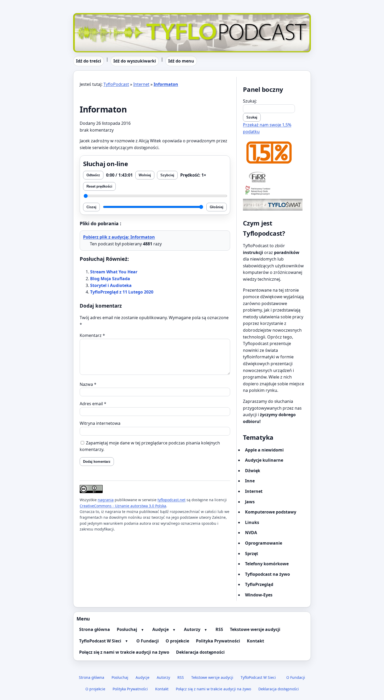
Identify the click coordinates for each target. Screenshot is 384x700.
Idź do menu (181, 61)
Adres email (93, 404)
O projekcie (177, 641)
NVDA (251, 532)
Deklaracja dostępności (200, 652)
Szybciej (167, 175)
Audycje (160, 629)
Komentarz (92, 335)
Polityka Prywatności (218, 641)
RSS (219, 629)
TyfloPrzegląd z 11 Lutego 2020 (121, 292)
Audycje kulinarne (264, 460)
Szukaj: (250, 101)
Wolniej (145, 175)
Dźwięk (252, 470)
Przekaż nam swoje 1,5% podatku (267, 128)
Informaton (166, 84)
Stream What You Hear (113, 272)
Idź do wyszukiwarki (134, 61)
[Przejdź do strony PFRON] (273, 191)
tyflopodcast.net (171, 499)
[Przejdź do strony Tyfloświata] (273, 205)
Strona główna (94, 629)
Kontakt (255, 641)
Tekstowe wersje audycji (255, 629)
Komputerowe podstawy (270, 512)
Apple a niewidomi (264, 450)
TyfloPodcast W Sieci (100, 641)
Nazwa (88, 384)
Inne (250, 481)
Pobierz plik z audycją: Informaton (119, 237)
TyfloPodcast (86, 16)
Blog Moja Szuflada (110, 278)
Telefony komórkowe (267, 564)
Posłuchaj (127, 629)
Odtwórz (93, 175)
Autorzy (192, 629)
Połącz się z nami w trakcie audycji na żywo (124, 652)
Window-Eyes (258, 595)
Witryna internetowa (100, 423)
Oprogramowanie (263, 543)
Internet (141, 84)
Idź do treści (88, 61)
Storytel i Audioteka (111, 285)
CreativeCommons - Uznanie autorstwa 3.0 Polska (123, 505)
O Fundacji (147, 641)
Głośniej (216, 207)
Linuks (252, 522)
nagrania (106, 499)
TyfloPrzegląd (259, 584)
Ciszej (91, 207)
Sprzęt (251, 553)
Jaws (250, 502)
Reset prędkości (99, 186)
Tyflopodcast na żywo (267, 574)
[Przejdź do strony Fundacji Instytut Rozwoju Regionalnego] (273, 177)
